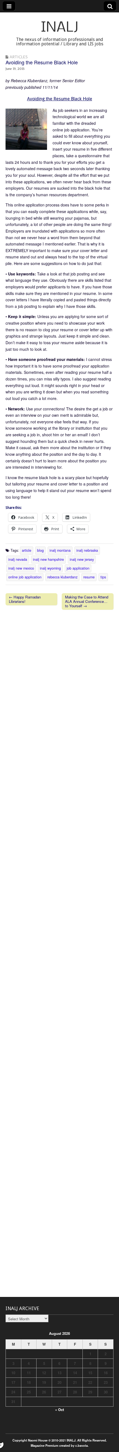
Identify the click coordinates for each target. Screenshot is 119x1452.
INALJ (59, 27)
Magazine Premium (44, 1445)
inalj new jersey (82, 559)
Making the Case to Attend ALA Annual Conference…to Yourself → (86, 601)
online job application (25, 577)
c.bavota (81, 1445)
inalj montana (60, 550)
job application (78, 568)
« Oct (59, 1409)
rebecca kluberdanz (62, 577)
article (26, 550)
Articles (18, 56)
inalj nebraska (87, 550)
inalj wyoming (50, 568)
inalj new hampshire (48, 559)
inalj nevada (17, 559)
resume (89, 577)
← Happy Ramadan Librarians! (25, 599)
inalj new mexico (21, 568)
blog (40, 550)
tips (103, 577)
